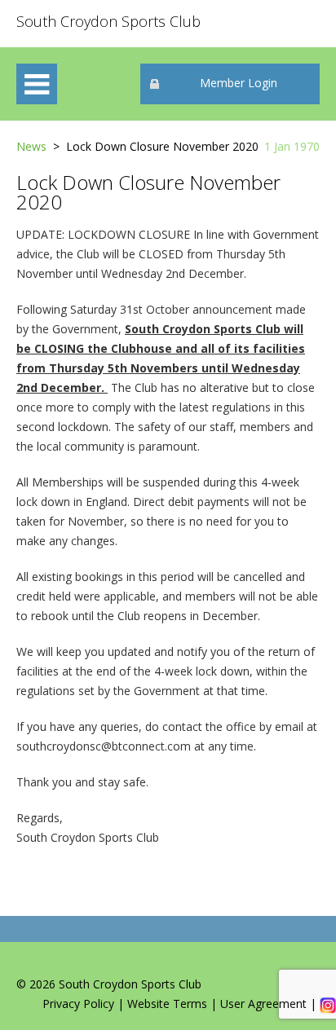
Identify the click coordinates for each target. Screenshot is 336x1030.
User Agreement (263, 1003)
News (31, 146)
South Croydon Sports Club (108, 21)
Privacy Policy (78, 1003)
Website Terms (167, 1003)
